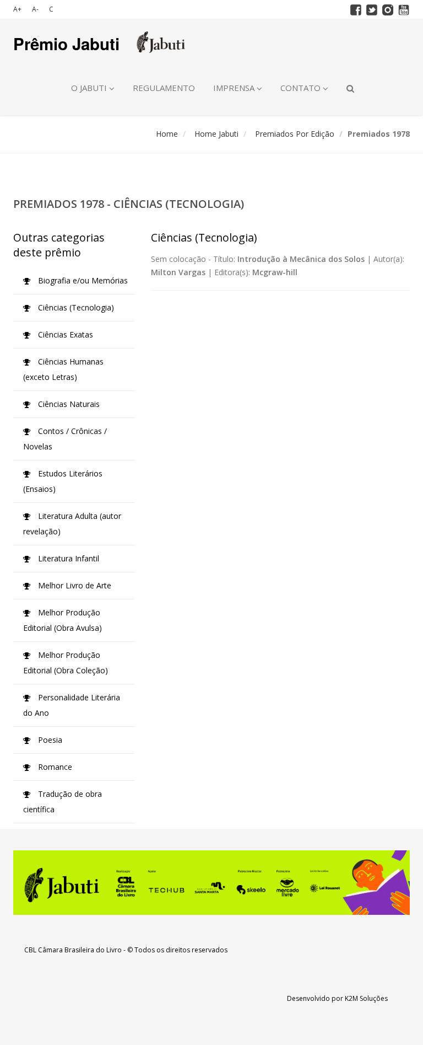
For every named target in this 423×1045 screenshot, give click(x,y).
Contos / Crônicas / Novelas (65, 439)
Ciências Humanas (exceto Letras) (63, 369)
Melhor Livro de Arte (73, 585)
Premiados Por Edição (294, 133)
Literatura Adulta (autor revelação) (72, 524)
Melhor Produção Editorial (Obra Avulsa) (62, 620)
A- (35, 9)
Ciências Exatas (64, 334)
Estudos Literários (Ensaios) (62, 481)
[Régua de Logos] (211, 882)
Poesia (49, 740)
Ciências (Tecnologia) (75, 307)
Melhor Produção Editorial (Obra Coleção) (65, 663)
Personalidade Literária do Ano (71, 705)
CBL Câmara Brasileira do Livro (73, 950)
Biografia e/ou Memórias (82, 280)
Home (167, 133)
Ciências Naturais (68, 404)
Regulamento (164, 87)
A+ (17, 9)
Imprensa (235, 87)
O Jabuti (90, 87)
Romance (54, 767)
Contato (301, 87)
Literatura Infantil (67, 558)
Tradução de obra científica (62, 801)
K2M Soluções (366, 998)
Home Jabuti (216, 133)
